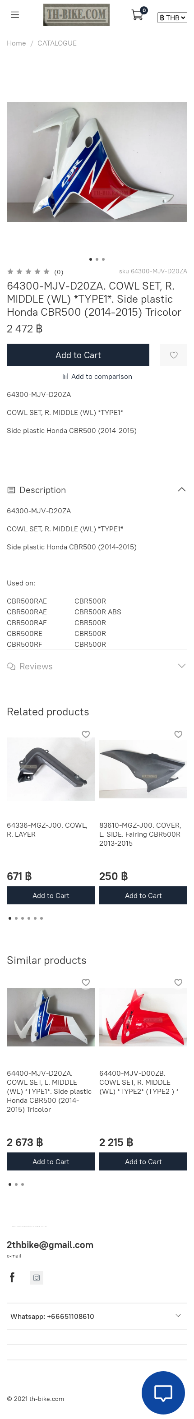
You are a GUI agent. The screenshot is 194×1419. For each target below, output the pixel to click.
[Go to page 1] (10, 918)
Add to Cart (50, 895)
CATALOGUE (57, 42)
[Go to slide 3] (103, 259)
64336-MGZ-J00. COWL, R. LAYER (47, 829)
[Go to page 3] (22, 918)
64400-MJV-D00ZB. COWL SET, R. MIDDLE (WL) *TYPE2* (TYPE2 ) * (139, 1082)
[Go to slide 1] (90, 259)
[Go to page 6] (41, 918)
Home (16, 42)
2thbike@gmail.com (50, 1245)
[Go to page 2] (16, 918)
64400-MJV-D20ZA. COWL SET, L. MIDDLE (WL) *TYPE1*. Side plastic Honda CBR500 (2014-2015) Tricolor (49, 1091)
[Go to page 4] (29, 918)
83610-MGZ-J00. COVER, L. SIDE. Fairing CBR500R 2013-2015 (140, 834)
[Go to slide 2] (97, 259)
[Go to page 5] (35, 918)
